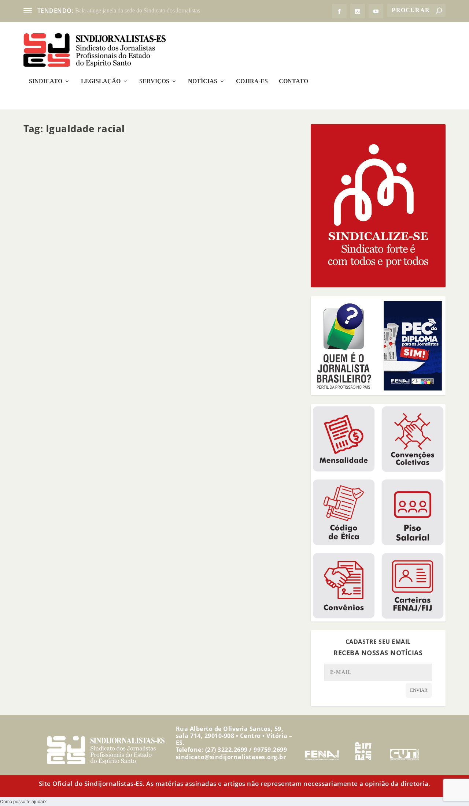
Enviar (419, 690)
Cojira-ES (252, 81)
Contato (293, 81)
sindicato (45, 280)
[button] (23, 801)
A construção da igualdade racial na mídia (96, 269)
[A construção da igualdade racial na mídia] (143, 198)
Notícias (202, 81)
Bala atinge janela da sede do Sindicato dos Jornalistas (137, 10)
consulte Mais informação (70, 308)
